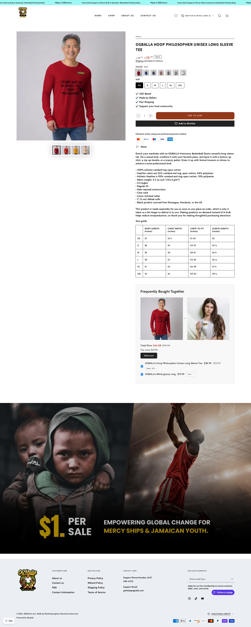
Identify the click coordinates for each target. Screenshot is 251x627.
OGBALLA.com (30, 614)
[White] (183, 73)
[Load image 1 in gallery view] (56, 150)
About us (57, 578)
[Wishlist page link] (175, 15)
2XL (180, 85)
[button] (219, 16)
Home (138, 37)
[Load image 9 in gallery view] (85, 150)
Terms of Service (97, 592)
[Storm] (168, 73)
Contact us (58, 582)
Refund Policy (95, 582)
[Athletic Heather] (176, 73)
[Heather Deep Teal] (153, 73)
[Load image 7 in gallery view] (75, 150)
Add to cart (195, 115)
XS (139, 85)
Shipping (139, 61)
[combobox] (151, 368)
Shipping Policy (96, 587)
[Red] (139, 73)
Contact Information (63, 592)
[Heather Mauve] (161, 73)
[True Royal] (146, 73)
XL (171, 85)
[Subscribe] (232, 579)
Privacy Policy (95, 578)
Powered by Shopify (25, 618)
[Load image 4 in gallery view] (66, 150)
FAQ (54, 587)
